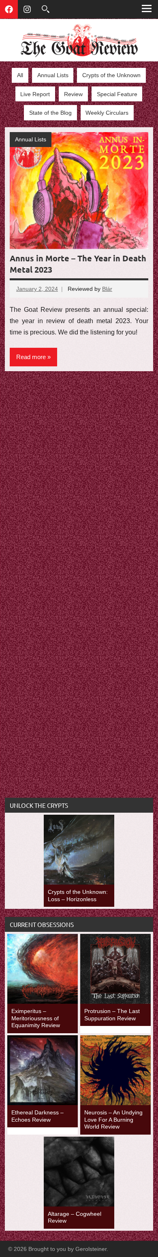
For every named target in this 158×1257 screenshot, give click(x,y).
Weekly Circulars (106, 112)
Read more (31, 356)
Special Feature (117, 94)
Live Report (35, 94)
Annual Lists (52, 75)
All (20, 75)
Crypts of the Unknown (111, 75)
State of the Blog (50, 112)
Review (73, 94)
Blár (107, 289)
